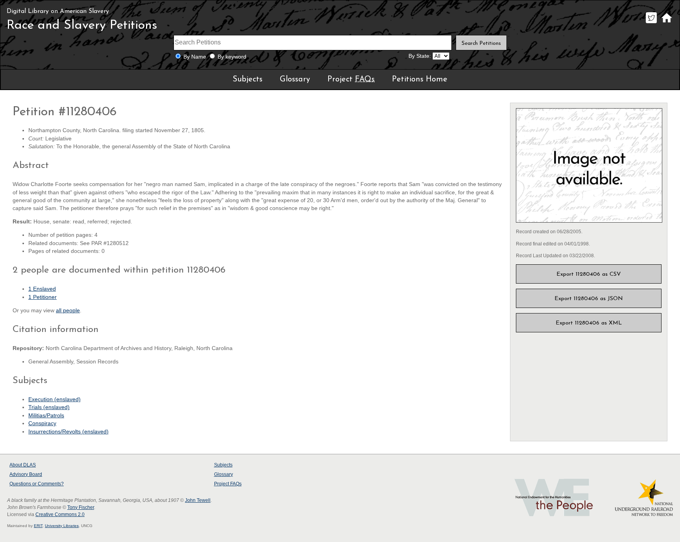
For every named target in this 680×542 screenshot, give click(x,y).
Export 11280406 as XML (589, 323)
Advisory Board (25, 474)
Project (351, 79)
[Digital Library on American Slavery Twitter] (651, 23)
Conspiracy (42, 423)
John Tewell (198, 500)
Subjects (247, 79)
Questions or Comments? (36, 484)
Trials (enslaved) (49, 407)
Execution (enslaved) (54, 399)
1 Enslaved (42, 289)
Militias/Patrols (46, 415)
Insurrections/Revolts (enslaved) (68, 432)
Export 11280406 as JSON (588, 299)
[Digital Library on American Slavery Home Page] (666, 23)
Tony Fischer (80, 507)
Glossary (295, 79)
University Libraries (62, 526)
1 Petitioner (42, 297)
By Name (194, 57)
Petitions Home (419, 79)
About (22, 465)
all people (68, 310)
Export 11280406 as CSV (588, 274)
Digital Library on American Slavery (58, 11)
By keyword (232, 57)
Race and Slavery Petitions (82, 25)
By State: (419, 56)
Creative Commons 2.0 (60, 514)
